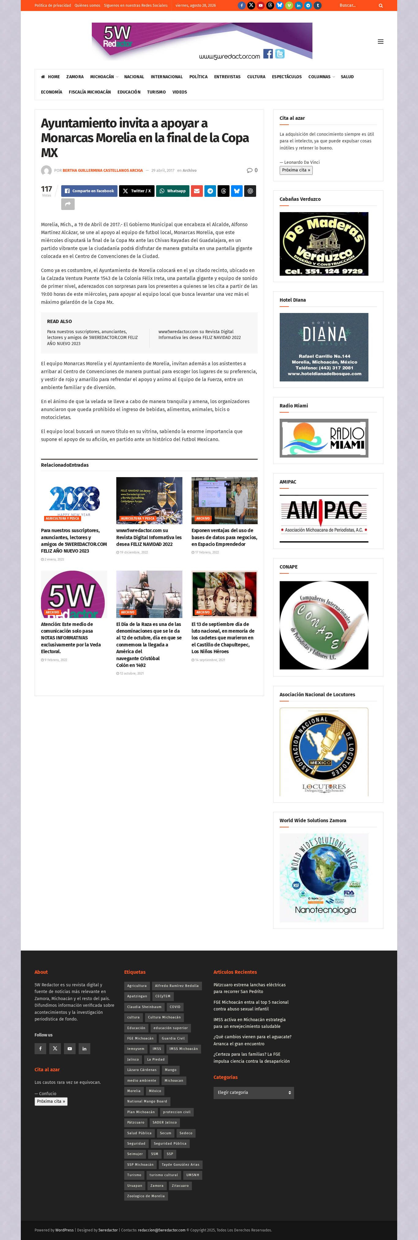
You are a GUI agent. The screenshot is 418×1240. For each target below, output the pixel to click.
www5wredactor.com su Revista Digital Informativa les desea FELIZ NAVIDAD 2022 (149, 537)
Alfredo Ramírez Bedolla (177, 986)
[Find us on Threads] (270, 5)
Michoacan (174, 1081)
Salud (347, 76)
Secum (165, 1133)
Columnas (319, 76)
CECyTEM (163, 996)
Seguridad (136, 1144)
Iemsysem (135, 1049)
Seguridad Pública (170, 1144)
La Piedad (156, 1060)
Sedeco (186, 1133)
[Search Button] (380, 5)
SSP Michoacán (140, 1165)
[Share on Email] (197, 191)
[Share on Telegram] (210, 191)
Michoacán (102, 76)
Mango (171, 1070)
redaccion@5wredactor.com (161, 1230)
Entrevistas (227, 76)
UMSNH (192, 1175)
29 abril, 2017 (162, 170)
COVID (175, 1007)
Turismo (156, 92)
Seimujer (135, 1154)
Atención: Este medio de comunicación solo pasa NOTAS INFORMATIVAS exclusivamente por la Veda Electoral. (71, 638)
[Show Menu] (380, 41)
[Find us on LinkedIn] (299, 5)
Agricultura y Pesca (62, 519)
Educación (129, 92)
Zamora (75, 76)
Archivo (190, 170)
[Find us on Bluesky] (280, 5)
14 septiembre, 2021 (209, 660)
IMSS (157, 1049)
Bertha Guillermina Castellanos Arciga (103, 170)
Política (198, 76)
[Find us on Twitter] (251, 5)
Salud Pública (139, 1133)
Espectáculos (287, 76)
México (155, 1091)
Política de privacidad (53, 5)
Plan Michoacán (141, 1112)
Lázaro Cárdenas (142, 1070)
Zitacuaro (180, 1186)
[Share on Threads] (224, 191)
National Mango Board (147, 1101)
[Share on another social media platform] (68, 204)
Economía (51, 92)
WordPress (64, 1230)
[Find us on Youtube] (261, 5)
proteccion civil (177, 1112)
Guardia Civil (173, 1038)
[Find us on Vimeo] (289, 5)
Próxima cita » (296, 170)
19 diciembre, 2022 (133, 552)
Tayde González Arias (181, 1165)
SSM (155, 1154)
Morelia (134, 1091)
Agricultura (137, 986)
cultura (133, 1017)
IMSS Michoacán (184, 1049)
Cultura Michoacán (164, 1017)
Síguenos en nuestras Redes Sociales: (136, 5)
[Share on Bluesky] (237, 191)
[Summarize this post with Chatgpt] (250, 191)
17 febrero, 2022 (206, 552)
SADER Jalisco (165, 1122)
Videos (180, 92)
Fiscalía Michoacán (90, 92)
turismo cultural (164, 1175)
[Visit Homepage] (202, 42)
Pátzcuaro (135, 1122)
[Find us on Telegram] (308, 5)
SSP (170, 1154)
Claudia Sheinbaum (144, 1007)
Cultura (256, 76)
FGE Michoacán (140, 1038)
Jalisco (133, 1060)
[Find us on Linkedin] (84, 1048)
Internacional (167, 76)
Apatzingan (137, 996)
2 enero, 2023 (54, 559)
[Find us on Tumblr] (318, 5)
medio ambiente (141, 1081)
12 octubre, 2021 (131, 673)
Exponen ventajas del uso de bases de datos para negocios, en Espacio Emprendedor (224, 537)
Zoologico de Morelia (146, 1196)
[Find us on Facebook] (242, 5)
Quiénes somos (87, 5)
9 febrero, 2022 (55, 660)
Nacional (134, 76)
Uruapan (134, 1186)
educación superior (171, 1028)
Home (54, 76)
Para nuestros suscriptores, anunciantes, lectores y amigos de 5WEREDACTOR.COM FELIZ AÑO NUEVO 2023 (92, 337)
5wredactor (108, 1230)
